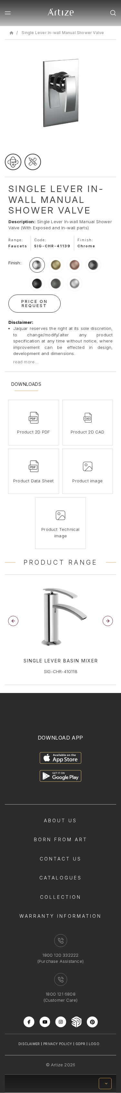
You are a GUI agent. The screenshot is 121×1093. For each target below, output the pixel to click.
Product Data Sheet (33, 480)
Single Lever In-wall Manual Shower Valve (63, 32)
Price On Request (34, 303)
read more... (26, 361)
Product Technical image (60, 532)
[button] (108, 621)
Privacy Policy (57, 1044)
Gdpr (80, 1044)
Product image (87, 480)
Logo (94, 1044)
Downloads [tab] (26, 384)
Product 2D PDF (33, 431)
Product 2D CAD (88, 431)
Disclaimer (29, 1044)
